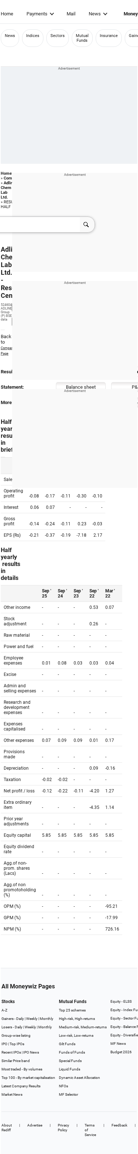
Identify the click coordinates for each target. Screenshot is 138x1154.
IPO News (31, 1052)
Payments (36, 13)
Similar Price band (15, 1060)
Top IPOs (17, 1044)
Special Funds (70, 1060)
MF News (118, 1043)
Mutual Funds (82, 38)
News (95, 13)
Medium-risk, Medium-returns (83, 1027)
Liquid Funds (69, 1069)
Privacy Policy (63, 1127)
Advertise (34, 1125)
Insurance (109, 35)
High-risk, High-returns (77, 1018)
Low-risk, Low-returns (76, 1035)
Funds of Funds (72, 1052)
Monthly (46, 1018)
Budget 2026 (121, 1052)
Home (7, 13)
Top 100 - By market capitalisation (28, 1077)
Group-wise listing (16, 1035)
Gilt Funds (67, 1044)
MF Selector (68, 1094)
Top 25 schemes (72, 1010)
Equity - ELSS (121, 1001)
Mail (71, 13)
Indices (32, 35)
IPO (4, 1044)
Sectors (57, 35)
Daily (20, 1018)
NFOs (63, 1086)
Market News (11, 1094)
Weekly (32, 1018)
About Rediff (6, 1127)
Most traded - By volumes (21, 1069)
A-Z (4, 1010)
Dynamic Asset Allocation (79, 1077)
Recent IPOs (11, 1052)
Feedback (119, 1125)
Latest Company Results (20, 1086)
